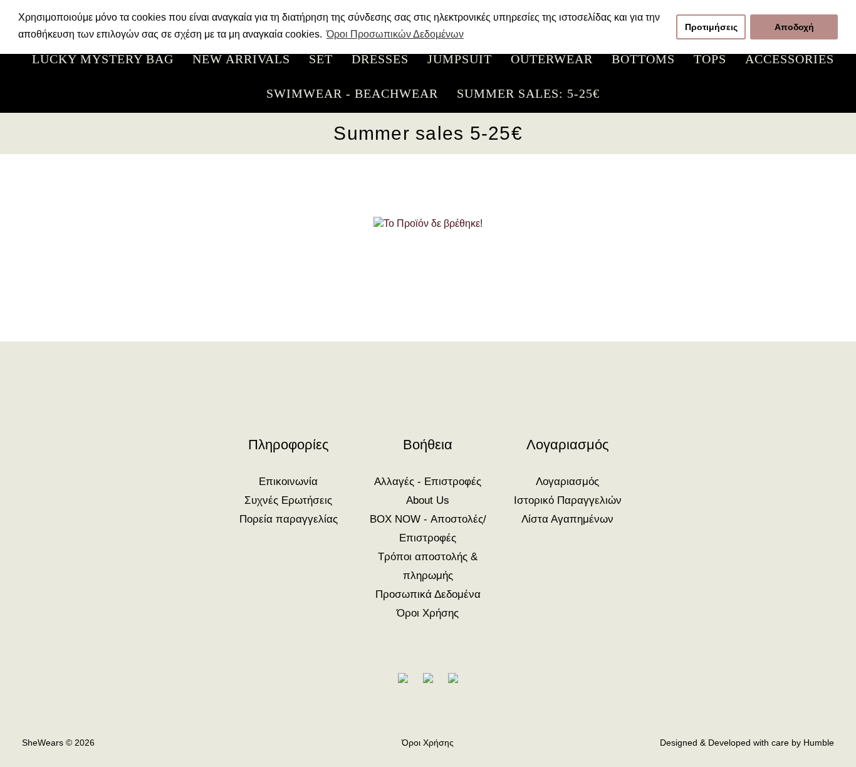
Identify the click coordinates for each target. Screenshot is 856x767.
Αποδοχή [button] (794, 27)
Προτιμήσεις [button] (711, 27)
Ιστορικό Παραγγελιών (568, 500)
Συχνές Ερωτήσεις (288, 500)
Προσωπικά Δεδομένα (428, 594)
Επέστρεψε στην (428, 280)
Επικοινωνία (288, 482)
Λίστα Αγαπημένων (567, 519)
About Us (427, 500)
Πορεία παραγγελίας (288, 519)
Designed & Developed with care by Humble (747, 743)
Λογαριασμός (567, 482)
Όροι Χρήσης (428, 613)
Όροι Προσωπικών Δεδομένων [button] (395, 34)
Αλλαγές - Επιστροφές (427, 482)
